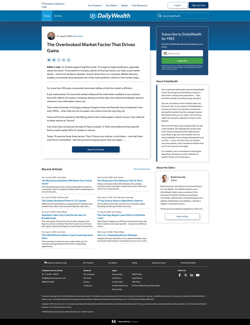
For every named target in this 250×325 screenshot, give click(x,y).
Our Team (87, 278)
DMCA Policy (137, 274)
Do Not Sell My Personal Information (146, 285)
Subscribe (182, 60)
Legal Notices (137, 278)
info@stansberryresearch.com (54, 278)
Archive (58, 15)
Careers (86, 282)
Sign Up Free (198, 5)
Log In (178, 5)
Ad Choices (116, 278)
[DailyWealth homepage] (110, 16)
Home (47, 15)
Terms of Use (117, 289)
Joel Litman (78, 36)
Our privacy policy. (172, 69)
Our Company (89, 274)
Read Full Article (96, 149)
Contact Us (87, 285)
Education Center (159, 263)
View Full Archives (142, 169)
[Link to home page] (55, 5)
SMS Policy (136, 282)
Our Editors (111, 5)
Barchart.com (59, 304)
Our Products (95, 5)
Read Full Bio (182, 216)
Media (124, 5)
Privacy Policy (117, 274)
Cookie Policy (117, 282)
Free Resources (139, 5)
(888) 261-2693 (48, 282)
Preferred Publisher (188, 263)
